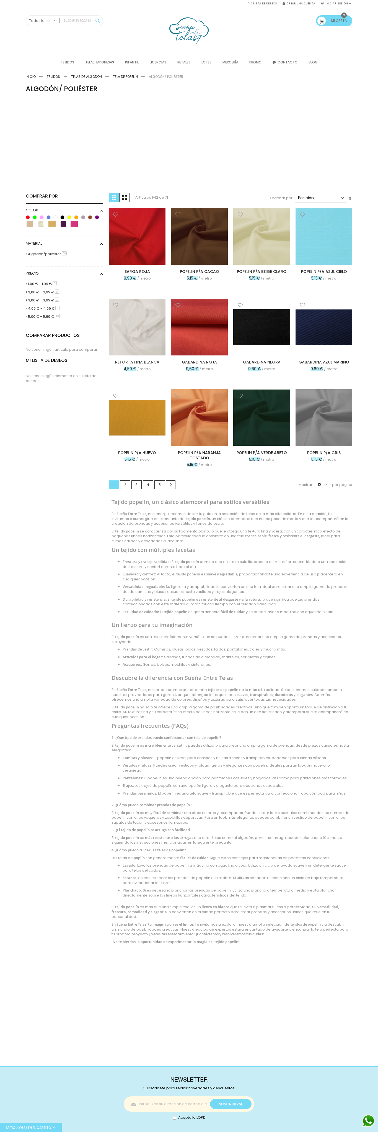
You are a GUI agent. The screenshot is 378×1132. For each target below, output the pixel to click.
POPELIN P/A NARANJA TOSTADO (199, 455)
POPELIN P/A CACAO (199, 271)
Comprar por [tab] (42, 196)
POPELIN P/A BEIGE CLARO (261, 271)
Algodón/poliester (48, 254)
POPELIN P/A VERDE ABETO (262, 452)
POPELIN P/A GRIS (324, 452)
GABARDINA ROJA (199, 362)
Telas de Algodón (87, 76)
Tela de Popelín (126, 76)
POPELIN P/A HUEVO (137, 452)
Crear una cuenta (300, 4)
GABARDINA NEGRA (262, 362)
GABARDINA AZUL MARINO (324, 362)
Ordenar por (281, 198)
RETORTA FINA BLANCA (137, 362)
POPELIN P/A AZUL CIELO (324, 271)
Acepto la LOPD (192, 1117)
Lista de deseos (265, 4)
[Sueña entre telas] (189, 31)
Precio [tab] (32, 273)
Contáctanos (208, 933)
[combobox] (64, 20)
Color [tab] (32, 210)
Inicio (31, 76)
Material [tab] (34, 243)
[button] (115, 215)
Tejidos (54, 76)
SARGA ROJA (137, 271)
